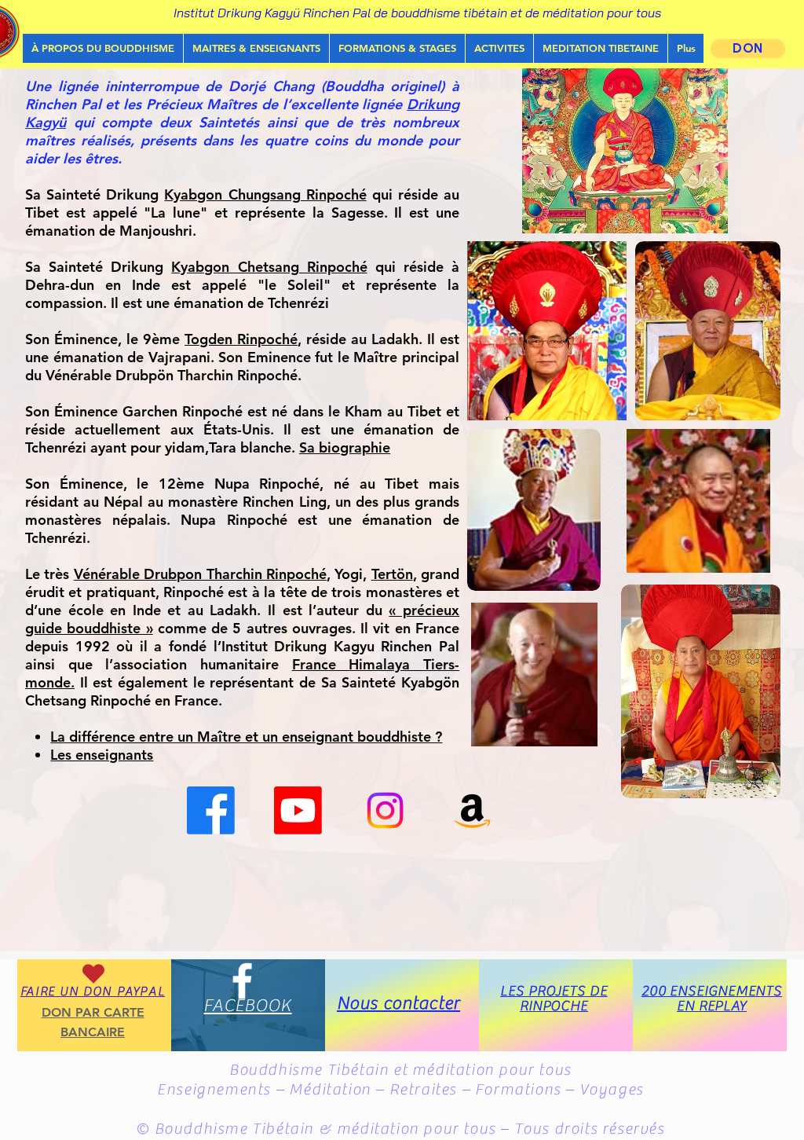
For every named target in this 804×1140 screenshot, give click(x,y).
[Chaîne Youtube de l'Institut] (298, 810)
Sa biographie (344, 447)
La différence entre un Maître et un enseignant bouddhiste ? (246, 737)
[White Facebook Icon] (242, 981)
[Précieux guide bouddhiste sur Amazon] (472, 810)
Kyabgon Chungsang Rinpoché (265, 194)
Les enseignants (101, 755)
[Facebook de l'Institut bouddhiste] (211, 810)
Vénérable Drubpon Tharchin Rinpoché (200, 574)
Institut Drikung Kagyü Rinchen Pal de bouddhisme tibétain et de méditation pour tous (417, 12)
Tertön (392, 574)
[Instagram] (385, 810)
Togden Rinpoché (241, 339)
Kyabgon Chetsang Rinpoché (269, 267)
